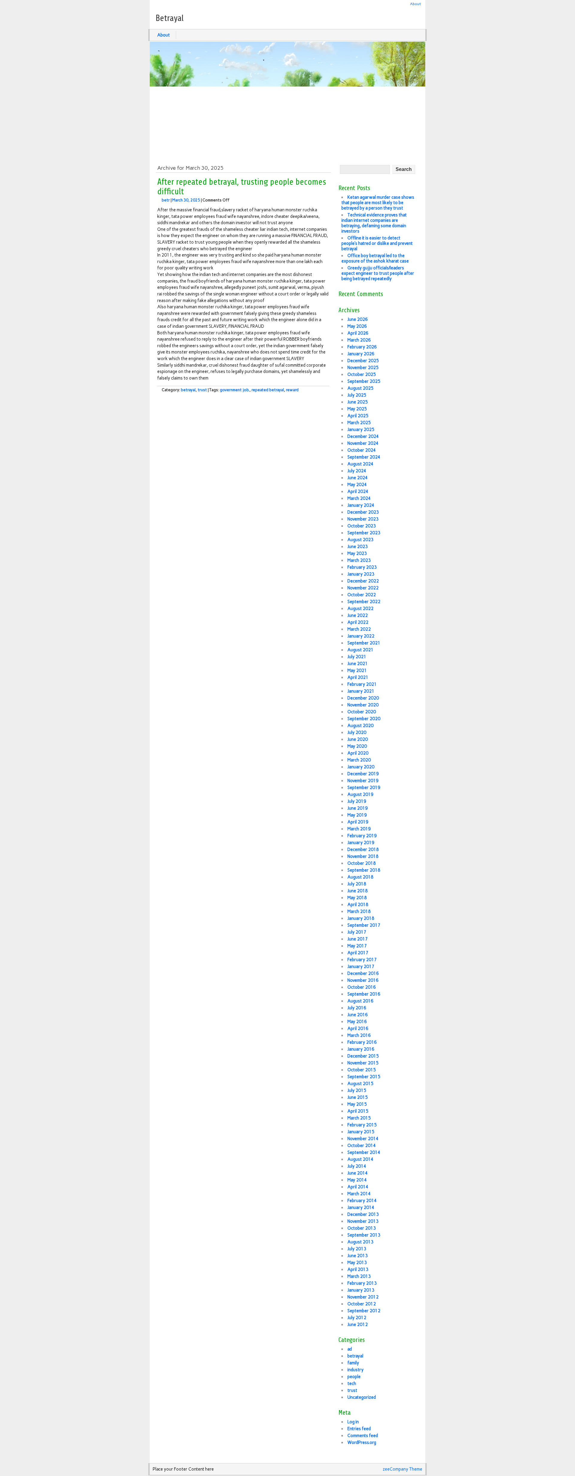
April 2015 (357, 1111)
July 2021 (356, 656)
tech (351, 1383)
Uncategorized (361, 1397)
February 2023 (362, 567)
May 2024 (357, 484)
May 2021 (357, 670)
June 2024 (357, 477)
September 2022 (363, 601)
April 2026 (357, 333)
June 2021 (357, 663)
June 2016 (357, 1014)
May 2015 (357, 1104)
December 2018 (363, 849)
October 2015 (361, 1070)
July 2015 (356, 1090)
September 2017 (363, 925)
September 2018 (363, 870)
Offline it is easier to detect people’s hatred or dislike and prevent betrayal (377, 243)
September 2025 (363, 381)
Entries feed (359, 1428)
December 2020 (363, 698)
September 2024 (363, 457)
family (353, 1363)
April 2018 (357, 904)
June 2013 (357, 1255)
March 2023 (359, 560)
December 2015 (363, 1056)
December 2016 (363, 973)
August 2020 (360, 725)
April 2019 (357, 822)
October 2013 (361, 1228)
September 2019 (363, 787)
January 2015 (360, 1131)
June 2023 (357, 546)
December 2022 (363, 581)
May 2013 (357, 1262)
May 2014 (357, 1180)
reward (292, 390)
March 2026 (359, 340)
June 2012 (357, 1324)
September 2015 (363, 1076)
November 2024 (363, 443)
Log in (353, 1422)
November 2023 (363, 519)
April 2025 (357, 415)
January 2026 (360, 354)
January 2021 (360, 691)
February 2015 (362, 1125)
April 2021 (357, 677)
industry (355, 1369)
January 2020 (360, 767)
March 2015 (359, 1118)
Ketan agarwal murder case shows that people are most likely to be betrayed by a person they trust (377, 203)
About (415, 3)
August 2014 (360, 1159)
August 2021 (360, 650)
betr (166, 200)
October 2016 (361, 987)
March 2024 (359, 498)
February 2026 (362, 347)
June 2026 (357, 319)
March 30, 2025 (186, 200)
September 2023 (363, 533)
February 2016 (362, 1042)
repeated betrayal (268, 390)
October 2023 (361, 526)
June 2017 (357, 939)
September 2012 (363, 1310)
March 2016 (359, 1035)
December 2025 (363, 360)
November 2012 (363, 1297)
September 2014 (363, 1152)
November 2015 (363, 1063)
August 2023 (360, 539)
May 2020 (357, 746)
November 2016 (363, 980)
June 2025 (357, 402)
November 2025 (363, 367)
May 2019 (357, 815)
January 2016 (360, 1049)
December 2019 (363, 773)
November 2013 (363, 1221)
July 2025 (356, 395)
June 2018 (357, 891)
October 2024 (361, 450)
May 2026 (357, 326)
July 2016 (356, 1008)
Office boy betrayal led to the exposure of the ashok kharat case (375, 258)
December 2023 (363, 512)
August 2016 (360, 1001)
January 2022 (360, 636)
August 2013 (360, 1242)
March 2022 (359, 629)
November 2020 (363, 705)
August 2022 (360, 608)
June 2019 (357, 808)
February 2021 (362, 684)
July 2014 (356, 1166)
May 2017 (357, 946)
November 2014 (363, 1138)
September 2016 (363, 994)
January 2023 (360, 574)
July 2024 (356, 471)
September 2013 (363, 1235)
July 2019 (356, 801)
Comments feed (362, 1435)
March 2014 (359, 1193)
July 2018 (356, 884)
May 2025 (357, 409)
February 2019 (362, 835)
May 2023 (357, 553)
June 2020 (357, 739)
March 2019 (359, 829)
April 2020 (357, 753)
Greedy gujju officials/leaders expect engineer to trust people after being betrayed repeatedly (377, 273)
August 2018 (360, 877)
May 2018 (357, 897)
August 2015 (360, 1083)
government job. (234, 390)
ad (349, 1349)
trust (202, 390)
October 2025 (361, 374)
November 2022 (363, 588)
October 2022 (361, 594)
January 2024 (360, 505)
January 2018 (360, 918)
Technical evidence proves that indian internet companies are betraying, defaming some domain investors (374, 223)
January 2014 (360, 1207)
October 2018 (361, 863)
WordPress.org (361, 1442)
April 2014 (357, 1187)
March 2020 (359, 760)
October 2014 (361, 1145)
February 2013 (362, 1283)
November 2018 (363, 856)
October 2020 (361, 712)
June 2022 (357, 615)
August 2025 (360, 388)
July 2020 (356, 732)
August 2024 (360, 464)
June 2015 (357, 1097)
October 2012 (361, 1304)
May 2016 (357, 1021)
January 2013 (360, 1290)
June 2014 (357, 1173)
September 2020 (363, 718)
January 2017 (360, 966)
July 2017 (356, 932)
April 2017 (357, 952)
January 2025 (360, 429)
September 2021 (363, 643)
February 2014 (362, 1200)
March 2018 (359, 911)
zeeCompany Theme (402, 1469)
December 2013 (363, 1214)
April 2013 (357, 1269)
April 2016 (357, 1028)
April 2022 (357, 622)
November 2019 (363, 780)
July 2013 (356, 1249)
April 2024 (357, 491)
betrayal (188, 390)
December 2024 (363, 436)
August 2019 (360, 794)
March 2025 (359, 422)
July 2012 (356, 1317)
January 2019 (360, 842)
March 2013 (359, 1276)
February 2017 (362, 959)
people (354, 1376)
